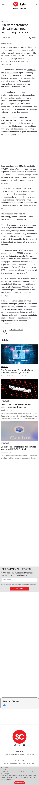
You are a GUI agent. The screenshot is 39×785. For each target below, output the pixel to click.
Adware (6, 705)
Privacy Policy (33, 584)
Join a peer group (30, 763)
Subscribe (19, 589)
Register (23, 8)
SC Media (6, 754)
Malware (4, 22)
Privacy (33, 754)
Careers (27, 754)
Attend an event (22, 763)
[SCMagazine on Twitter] (19, 745)
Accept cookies (19, 782)
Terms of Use (26, 584)
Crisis (24, 188)
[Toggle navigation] (3, 3)
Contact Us (22, 754)
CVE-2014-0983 (7, 169)
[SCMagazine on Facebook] (15, 745)
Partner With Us (19, 765)
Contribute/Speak (13, 763)
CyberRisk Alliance (14, 754)
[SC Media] (19, 4)
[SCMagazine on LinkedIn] (24, 745)
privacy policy (29, 777)
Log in (15, 8)
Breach (4, 366)
